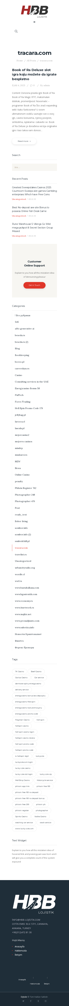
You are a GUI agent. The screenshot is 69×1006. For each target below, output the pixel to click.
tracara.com (21, 547)
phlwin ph (41, 804)
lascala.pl (19, 428)
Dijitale (24, 997)
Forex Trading (22, 401)
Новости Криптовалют (28, 634)
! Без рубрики (22, 315)
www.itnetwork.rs (24, 607)
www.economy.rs (24, 600)
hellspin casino (22, 726)
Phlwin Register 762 (25, 488)
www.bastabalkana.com (27, 587)
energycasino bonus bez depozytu (30, 696)
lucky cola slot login (24, 774)
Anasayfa (19, 946)
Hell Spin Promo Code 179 (29, 408)
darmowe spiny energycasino (28, 683)
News (18, 468)
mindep (19, 448)
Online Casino (22, 474)
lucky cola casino (22, 768)
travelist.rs (21, 554)
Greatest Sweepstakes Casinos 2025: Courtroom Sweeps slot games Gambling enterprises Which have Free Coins (34, 191)
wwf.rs (18, 581)
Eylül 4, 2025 (18, 85)
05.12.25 (32, 199)
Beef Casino (36, 671)
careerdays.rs (22, 368)
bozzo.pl (19, 361)
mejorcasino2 (22, 435)
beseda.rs (20, 335)
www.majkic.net (23, 614)
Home (20, 60)
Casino (18, 375)
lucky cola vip (46, 774)
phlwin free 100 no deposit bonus (29, 798)
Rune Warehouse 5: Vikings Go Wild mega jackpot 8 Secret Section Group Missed (32, 228)
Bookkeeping (22, 355)
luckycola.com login (24, 762)
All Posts (31, 60)
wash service (45, 822)
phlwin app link (22, 786)
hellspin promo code (24, 750)
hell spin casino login (24, 732)
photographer (42, 810)
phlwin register (22, 810)
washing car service (24, 822)
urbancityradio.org (25, 567)
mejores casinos (23, 441)
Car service (39, 677)
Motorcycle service (45, 780)
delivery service (22, 690)
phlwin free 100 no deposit (27, 792)
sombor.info (21, 528)
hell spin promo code (24, 744)
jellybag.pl (20, 414)
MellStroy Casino (22, 780)
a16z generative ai (24, 328)
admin (45, 85)
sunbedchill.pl (22, 541)
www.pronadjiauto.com (27, 620)
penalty (19, 481)
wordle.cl (20, 574)
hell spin (40, 720)
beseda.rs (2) (21, 342)
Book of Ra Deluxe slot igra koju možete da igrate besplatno (34, 74)
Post (17, 507)
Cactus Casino (21, 677)
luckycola (40, 756)
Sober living (21, 521)
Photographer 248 (25, 494)
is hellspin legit (22, 756)
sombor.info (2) (23, 534)
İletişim (18, 954)
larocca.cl (20, 421)
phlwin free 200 (22, 804)
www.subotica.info (24, 627)
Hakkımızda (21, 950)
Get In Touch (34, 285)
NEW (17, 461)
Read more (23, 141)
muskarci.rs (21, 454)
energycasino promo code (26, 714)
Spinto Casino (21, 816)
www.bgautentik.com (26, 594)
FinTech (19, 395)
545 (17, 321)
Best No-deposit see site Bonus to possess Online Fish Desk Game (30, 209)
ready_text (21, 514)
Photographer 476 (25, 501)
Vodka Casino (40, 816)
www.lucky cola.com (24, 828)
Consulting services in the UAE (31, 381)
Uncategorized (19, 199)
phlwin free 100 (43, 786)
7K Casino (19, 671)
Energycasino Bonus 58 (27, 388)
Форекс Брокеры (24, 647)
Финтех (19, 640)
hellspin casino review (25, 738)
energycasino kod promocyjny (28, 708)
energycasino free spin (25, 702)
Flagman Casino (22, 720)
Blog (17, 348)
